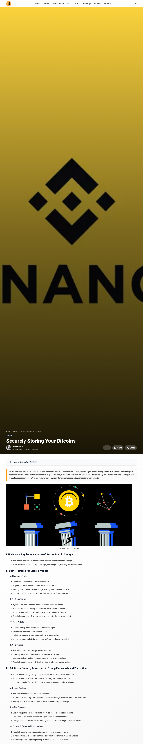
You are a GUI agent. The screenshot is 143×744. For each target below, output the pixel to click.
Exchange (86, 3)
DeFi (69, 3)
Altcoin (36, 3)
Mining (97, 3)
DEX (76, 3)
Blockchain (58, 3)
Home (8, 431)
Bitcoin (46, 3)
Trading (107, 3)
